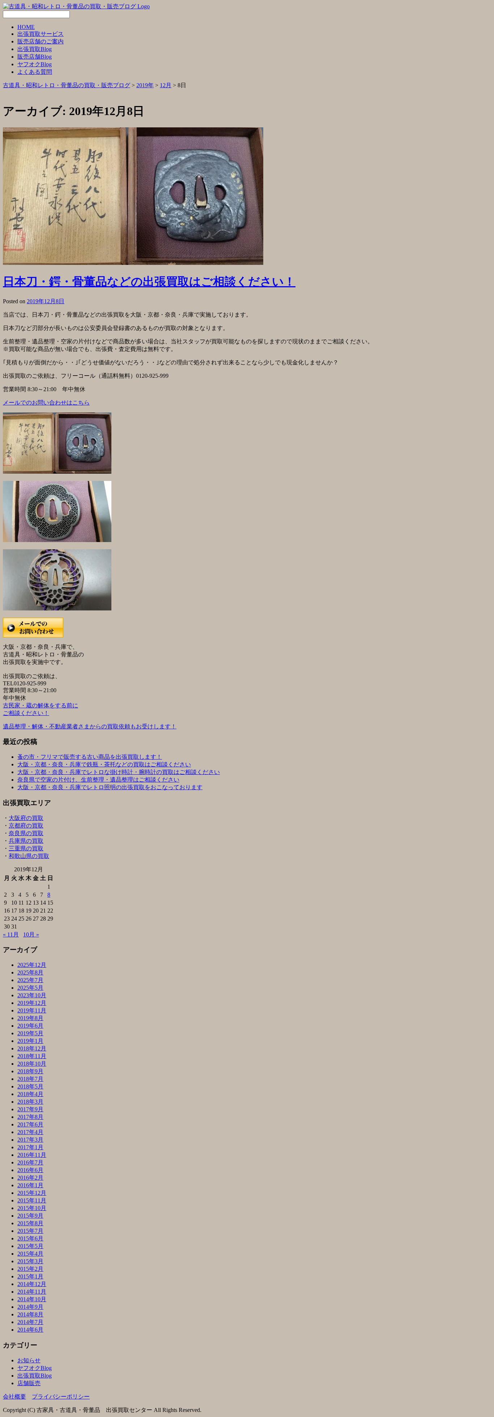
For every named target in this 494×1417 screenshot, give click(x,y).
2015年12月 (31, 1193)
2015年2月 (30, 1269)
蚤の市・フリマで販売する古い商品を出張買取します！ (89, 757)
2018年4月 (30, 1094)
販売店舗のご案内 (40, 41)
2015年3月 (30, 1261)
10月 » (31, 934)
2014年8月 (30, 1314)
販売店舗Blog (34, 57)
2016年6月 (30, 1170)
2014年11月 (31, 1292)
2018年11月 (31, 1056)
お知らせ (29, 1360)
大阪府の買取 (26, 818)
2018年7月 (30, 1079)
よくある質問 (34, 72)
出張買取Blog (34, 49)
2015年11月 (31, 1200)
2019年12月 (31, 1003)
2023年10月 (31, 995)
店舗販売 (29, 1383)
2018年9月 (30, 1071)
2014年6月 (30, 1330)
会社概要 (14, 1396)
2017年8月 (30, 1117)
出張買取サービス (40, 34)
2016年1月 (30, 1185)
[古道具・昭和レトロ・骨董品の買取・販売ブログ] (76, 6)
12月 (165, 85)
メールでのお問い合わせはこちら (46, 402)
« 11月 (11, 934)
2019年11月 (31, 1010)
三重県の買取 (26, 848)
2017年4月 (30, 1132)
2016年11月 (31, 1155)
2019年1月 (30, 1041)
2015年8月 (30, 1223)
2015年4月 (30, 1254)
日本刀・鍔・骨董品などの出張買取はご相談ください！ (149, 281)
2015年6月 (30, 1238)
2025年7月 (30, 980)
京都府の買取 (26, 825)
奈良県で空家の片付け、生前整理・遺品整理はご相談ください (98, 780)
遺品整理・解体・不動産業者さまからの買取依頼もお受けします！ (89, 726)
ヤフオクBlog (34, 64)
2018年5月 (30, 1086)
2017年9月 (30, 1109)
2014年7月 (30, 1322)
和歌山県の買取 (29, 856)
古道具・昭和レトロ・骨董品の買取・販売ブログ (66, 85)
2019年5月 (30, 1033)
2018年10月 (31, 1064)
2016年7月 (30, 1162)
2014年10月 (31, 1299)
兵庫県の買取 (26, 841)
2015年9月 (30, 1216)
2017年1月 (30, 1147)
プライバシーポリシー (61, 1396)
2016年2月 (30, 1178)
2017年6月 (30, 1124)
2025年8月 (30, 972)
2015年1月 (30, 1276)
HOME (26, 27)
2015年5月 (30, 1246)
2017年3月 (30, 1140)
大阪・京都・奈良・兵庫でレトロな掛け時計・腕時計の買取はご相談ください (118, 772)
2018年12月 (31, 1048)
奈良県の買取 (26, 833)
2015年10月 (31, 1208)
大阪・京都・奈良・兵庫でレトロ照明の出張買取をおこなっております (110, 787)
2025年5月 (30, 988)
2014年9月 (30, 1307)
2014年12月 (31, 1284)
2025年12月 (31, 965)
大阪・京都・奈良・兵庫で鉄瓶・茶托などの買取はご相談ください (104, 764)
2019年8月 (30, 1018)
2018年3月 (30, 1102)
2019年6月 (30, 1026)
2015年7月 (30, 1231)
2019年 (145, 85)
